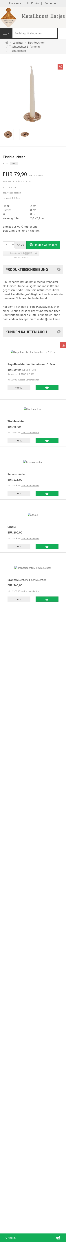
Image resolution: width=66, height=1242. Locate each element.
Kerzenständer (17, 474)
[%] (33, 123)
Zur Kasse (15, 3)
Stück (20, 245)
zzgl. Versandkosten (12, 192)
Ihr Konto (33, 3)
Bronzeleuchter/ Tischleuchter (27, 580)
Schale (12, 527)
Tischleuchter (16, 421)
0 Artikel (11, 1237)
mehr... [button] (19, 387)
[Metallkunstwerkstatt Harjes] (33, 17)
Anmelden (51, 3)
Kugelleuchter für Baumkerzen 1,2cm (31, 364)
